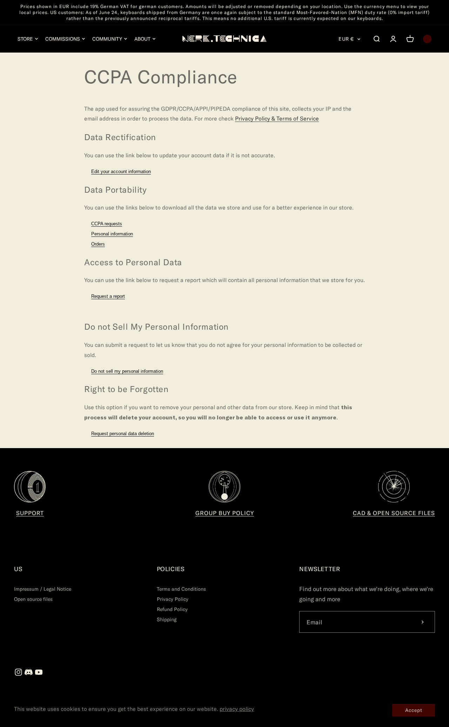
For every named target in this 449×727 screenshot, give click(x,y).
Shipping (166, 619)
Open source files (33, 599)
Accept (413, 710)
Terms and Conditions (181, 589)
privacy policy (237, 708)
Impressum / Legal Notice (42, 589)
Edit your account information (121, 171)
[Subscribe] (422, 622)
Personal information (112, 233)
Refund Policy (172, 609)
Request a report (108, 296)
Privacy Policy (172, 599)
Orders (98, 244)
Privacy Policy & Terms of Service (277, 118)
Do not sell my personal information (127, 371)
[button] (28, 39)
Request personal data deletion (122, 433)
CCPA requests (106, 223)
